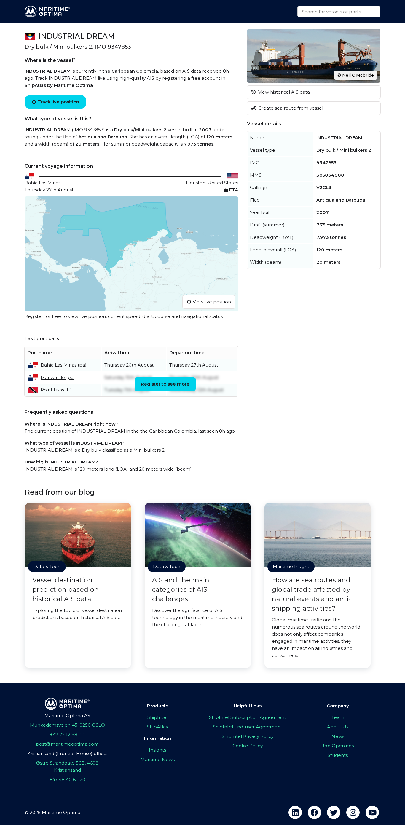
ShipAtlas (157, 727)
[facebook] (314, 812)
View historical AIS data (283, 92)
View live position (212, 302)
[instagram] (353, 812)
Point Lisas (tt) (56, 390)
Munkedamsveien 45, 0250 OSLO (67, 725)
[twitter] (333, 812)
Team (337, 717)
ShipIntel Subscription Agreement (247, 717)
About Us (337, 727)
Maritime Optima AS (67, 715)
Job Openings (338, 746)
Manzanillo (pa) (58, 377)
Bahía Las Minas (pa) (64, 365)
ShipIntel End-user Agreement (247, 727)
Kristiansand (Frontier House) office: (67, 753)
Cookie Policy (247, 746)
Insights (157, 750)
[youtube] (372, 812)
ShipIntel (157, 717)
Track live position (58, 102)
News (337, 736)
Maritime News (158, 759)
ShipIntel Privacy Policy (248, 736)
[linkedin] (295, 812)
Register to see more (165, 384)
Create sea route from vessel (290, 108)
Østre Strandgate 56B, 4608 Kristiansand (67, 766)
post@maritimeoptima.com (67, 744)
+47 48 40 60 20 (67, 779)
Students (338, 755)
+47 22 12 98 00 (67, 734)
